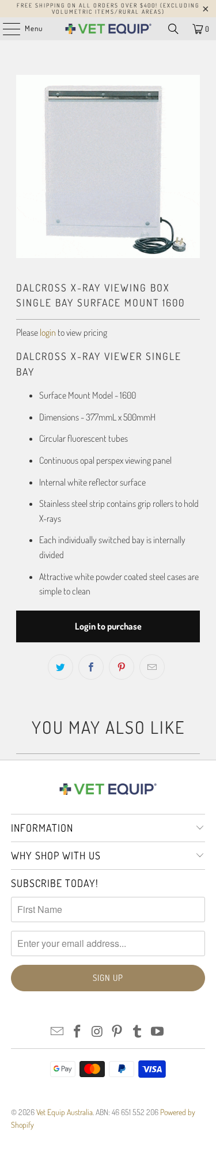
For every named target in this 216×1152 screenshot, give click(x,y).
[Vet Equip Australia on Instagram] (97, 1032)
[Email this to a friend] (152, 667)
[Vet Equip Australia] (108, 28)
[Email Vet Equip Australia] (57, 1032)
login (48, 332)
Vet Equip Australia (64, 1112)
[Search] (173, 28)
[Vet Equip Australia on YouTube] (157, 1032)
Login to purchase (108, 626)
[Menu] (5, 28)
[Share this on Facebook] (91, 667)
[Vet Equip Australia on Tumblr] (137, 1032)
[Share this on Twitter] (60, 667)
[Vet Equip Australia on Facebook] (77, 1032)
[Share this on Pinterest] (121, 667)
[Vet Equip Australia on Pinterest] (117, 1032)
